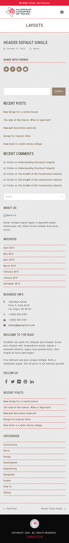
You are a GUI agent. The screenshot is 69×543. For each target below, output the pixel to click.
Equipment (9, 474)
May (8, 254)
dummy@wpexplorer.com (21, 325)
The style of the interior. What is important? (27, 120)
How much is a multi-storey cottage (22, 144)
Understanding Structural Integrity (36, 162)
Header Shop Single (51, 509)
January (10, 278)
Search (58, 91)
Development (10, 462)
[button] (61, 12)
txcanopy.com (34, 536)
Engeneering (10, 468)
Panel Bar (10, 509)
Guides (7, 480)
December (11, 283)
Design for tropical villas (17, 136)
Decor (6, 450)
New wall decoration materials (19, 128)
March (9, 266)
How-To (7, 486)
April (9, 248)
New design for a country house (20, 112)
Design (7, 456)
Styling (7, 492)
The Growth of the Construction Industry (40, 174)
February (11, 271)
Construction (10, 445)
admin (36, 48)
